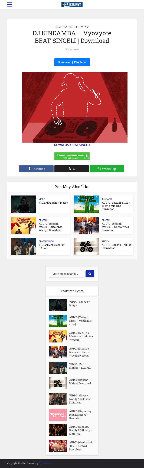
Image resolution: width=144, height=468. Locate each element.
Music (85, 27)
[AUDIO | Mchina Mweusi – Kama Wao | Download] (59, 352)
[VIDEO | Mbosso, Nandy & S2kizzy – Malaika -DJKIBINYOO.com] (59, 399)
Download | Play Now (72, 62)
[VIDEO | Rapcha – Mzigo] (59, 305)
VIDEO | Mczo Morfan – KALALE (53, 246)
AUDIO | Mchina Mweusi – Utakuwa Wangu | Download (50, 227)
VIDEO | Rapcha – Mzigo (53, 202)
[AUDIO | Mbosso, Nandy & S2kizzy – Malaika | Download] (59, 430)
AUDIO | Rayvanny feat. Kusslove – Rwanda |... (80, 414)
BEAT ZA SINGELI (67, 27)
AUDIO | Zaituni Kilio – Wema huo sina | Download (116, 206)
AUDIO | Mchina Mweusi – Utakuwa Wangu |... (81, 336)
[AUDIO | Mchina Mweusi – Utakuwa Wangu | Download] (59, 336)
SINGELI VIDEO (46, 241)
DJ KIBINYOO (45, 463)
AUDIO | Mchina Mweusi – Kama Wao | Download (115, 227)
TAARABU (107, 199)
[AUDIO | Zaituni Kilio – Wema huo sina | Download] (59, 321)
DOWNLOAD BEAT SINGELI (72, 145)
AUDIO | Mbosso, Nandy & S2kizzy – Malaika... (80, 430)
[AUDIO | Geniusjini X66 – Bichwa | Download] (59, 446)
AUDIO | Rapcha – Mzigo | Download (116, 246)
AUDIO (105, 241)
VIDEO (42, 199)
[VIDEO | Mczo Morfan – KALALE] (59, 368)
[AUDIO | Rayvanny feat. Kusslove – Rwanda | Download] (59, 415)
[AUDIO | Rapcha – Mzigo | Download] (59, 383)
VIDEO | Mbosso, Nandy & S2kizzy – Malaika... (80, 399)
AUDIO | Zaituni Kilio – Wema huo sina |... (80, 321)
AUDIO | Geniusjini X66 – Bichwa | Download (80, 446)
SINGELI (43, 220)
